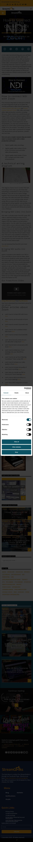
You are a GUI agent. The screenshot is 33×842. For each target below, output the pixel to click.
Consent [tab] (6, 393)
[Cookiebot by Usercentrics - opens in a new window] (24, 388)
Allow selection (16, 447)
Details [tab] (17, 393)
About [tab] (27, 393)
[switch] (29, 424)
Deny (16, 452)
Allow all (16, 441)
